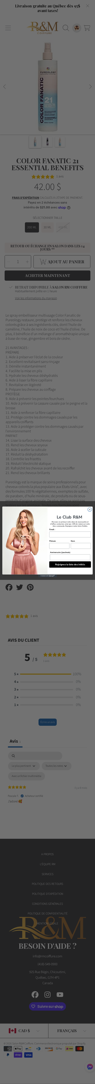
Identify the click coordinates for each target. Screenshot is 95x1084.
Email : (52, 529)
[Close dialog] (90, 510)
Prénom (52, 541)
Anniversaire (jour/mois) (60, 552)
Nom (73, 541)
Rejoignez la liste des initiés (70, 564)
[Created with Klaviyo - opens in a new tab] (47, 576)
